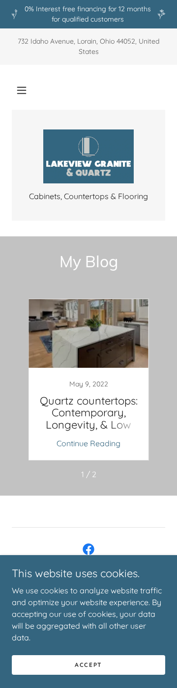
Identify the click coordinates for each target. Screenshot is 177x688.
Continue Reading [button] (88, 443)
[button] (21, 90)
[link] (88, 156)
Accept (88, 664)
